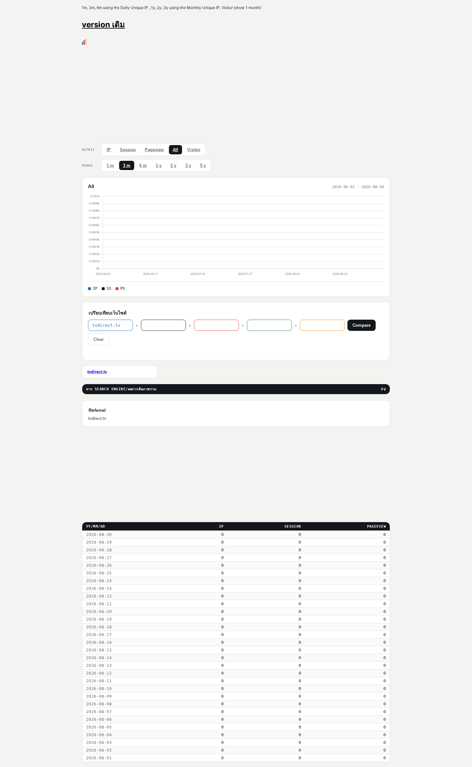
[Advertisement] (236, 93)
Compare (362, 325)
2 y (173, 165)
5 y (203, 165)
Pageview (154, 149)
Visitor (193, 149)
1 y (159, 165)
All (175, 149)
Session (128, 149)
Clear (98, 339)
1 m (110, 165)
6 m (143, 165)
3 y (188, 165)
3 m (126, 165)
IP (109, 149)
